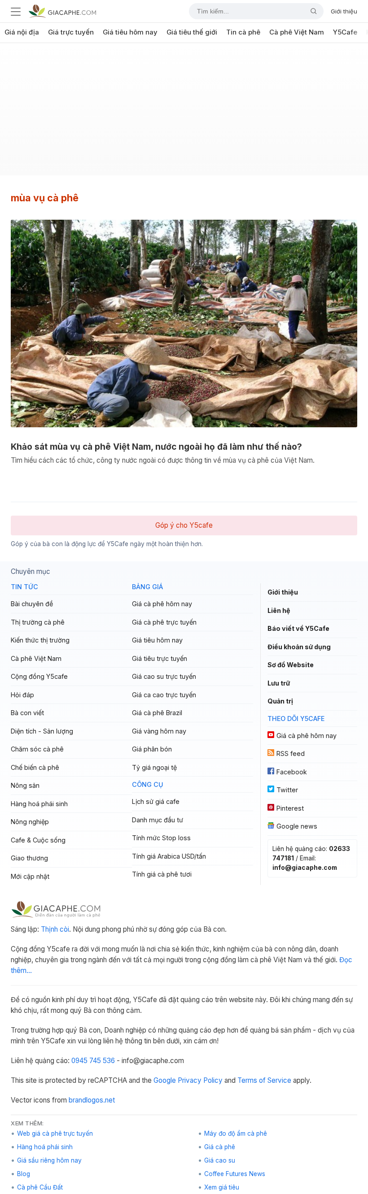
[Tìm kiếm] (310, 11)
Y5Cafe (345, 32)
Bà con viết (27, 712)
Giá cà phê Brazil (157, 712)
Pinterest (290, 808)
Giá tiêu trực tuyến (159, 658)
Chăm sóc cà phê (37, 749)
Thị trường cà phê (38, 622)
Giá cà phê (219, 1147)
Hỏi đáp (22, 695)
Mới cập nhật (30, 876)
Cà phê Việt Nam (296, 32)
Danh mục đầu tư (157, 820)
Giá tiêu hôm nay (130, 32)
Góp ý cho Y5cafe (184, 525)
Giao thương (29, 858)
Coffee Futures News (234, 1173)
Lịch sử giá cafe (156, 801)
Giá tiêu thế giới (191, 32)
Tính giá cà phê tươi (162, 874)
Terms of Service (264, 1080)
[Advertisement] (184, 112)
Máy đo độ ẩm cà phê (235, 1133)
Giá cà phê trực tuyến (164, 622)
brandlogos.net (92, 1100)
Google (164, 1080)
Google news (296, 826)
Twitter (287, 790)
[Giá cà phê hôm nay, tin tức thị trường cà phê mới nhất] (62, 10)
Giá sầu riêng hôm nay (49, 1160)
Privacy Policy (200, 1080)
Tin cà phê (243, 32)
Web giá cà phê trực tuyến (55, 1133)
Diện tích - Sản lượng (42, 731)
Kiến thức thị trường (40, 640)
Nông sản (25, 785)
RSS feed (290, 753)
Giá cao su (219, 1160)
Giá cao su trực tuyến (164, 676)
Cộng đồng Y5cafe (39, 676)
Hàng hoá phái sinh (39, 804)
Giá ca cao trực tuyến (164, 695)
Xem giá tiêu (221, 1187)
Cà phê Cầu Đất (40, 1187)
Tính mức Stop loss (161, 838)
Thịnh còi (55, 929)
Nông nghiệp (30, 821)
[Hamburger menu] (15, 11)
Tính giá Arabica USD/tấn (169, 856)
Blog (23, 1173)
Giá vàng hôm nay (159, 731)
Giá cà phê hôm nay (162, 604)
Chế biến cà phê (35, 767)
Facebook (291, 772)
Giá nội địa (21, 32)
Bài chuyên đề (32, 604)
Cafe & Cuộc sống (38, 840)
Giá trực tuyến (71, 32)
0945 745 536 (93, 1060)
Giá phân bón (152, 749)
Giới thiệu (344, 11)
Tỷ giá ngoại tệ (154, 767)
